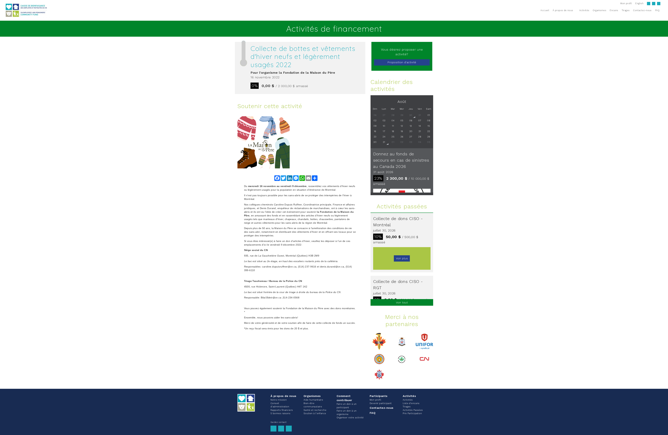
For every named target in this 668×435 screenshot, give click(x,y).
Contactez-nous (381, 407)
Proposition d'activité (401, 62)
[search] (663, 10)
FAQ (372, 412)
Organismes (312, 396)
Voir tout (402, 302)
